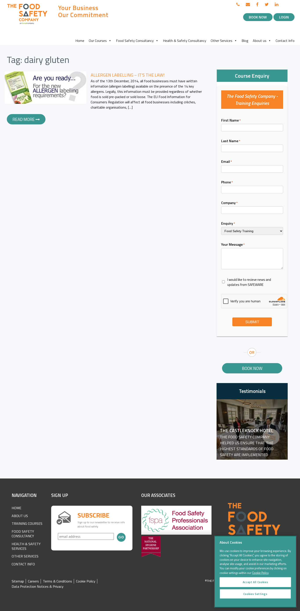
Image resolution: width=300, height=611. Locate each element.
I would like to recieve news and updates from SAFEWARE (249, 282)
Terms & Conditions (57, 581)
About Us (20, 515)
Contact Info (285, 40)
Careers (33, 581)
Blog (245, 40)
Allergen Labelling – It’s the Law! (127, 75)
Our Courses (98, 40)
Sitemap (18, 581)
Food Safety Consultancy (135, 40)
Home (79, 40)
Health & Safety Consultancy (184, 40)
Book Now (258, 17)
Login (284, 17)
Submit (252, 322)
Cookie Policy (85, 581)
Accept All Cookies (255, 582)
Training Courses (27, 523)
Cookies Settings (255, 594)
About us (259, 40)
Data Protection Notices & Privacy (37, 586)
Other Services (221, 40)
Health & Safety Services (26, 546)
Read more (24, 119)
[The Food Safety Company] (27, 24)
